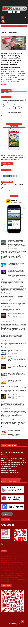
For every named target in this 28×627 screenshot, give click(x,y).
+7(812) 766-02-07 (7, 184)
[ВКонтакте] (4, 176)
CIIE (21, 562)
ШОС (5, 573)
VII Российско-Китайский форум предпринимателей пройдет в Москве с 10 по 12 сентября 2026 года (17, 358)
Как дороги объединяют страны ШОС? (11, 309)
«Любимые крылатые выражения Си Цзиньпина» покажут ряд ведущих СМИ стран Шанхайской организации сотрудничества (13, 281)
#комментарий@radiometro (10, 562)
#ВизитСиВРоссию (5, 558)
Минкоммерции (13, 567)
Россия (7, 570)
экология (3, 581)
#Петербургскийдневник (6, 560)
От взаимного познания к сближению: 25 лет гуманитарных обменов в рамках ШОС (13, 304)
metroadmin (4, 69)
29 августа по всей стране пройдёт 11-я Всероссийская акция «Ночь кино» (17, 366)
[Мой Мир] (8, 176)
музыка (7, 577)
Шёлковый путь (11, 573)
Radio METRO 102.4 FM (7, 92)
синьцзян (22, 577)
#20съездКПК (4, 556)
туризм (23, 579)
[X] (10, 176)
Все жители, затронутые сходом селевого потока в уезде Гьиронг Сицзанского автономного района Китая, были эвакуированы (13, 345)
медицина (3, 577)
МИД (9, 567)
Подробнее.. (5, 84)
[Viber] (12, 176)
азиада (18, 573)
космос (21, 575)
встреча (22, 573)
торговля (19, 579)
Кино (23, 564)
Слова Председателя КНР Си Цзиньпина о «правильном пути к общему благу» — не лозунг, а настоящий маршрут (12, 298)
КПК (20, 564)
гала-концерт (9, 575)
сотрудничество (5, 579)
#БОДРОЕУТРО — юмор (14, 380)
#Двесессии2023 (14, 558)
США (13, 571)
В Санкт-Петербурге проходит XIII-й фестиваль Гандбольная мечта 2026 (16, 396)
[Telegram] (16, 176)
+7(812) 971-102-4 (7, 188)
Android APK (7, 514)
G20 (4, 564)
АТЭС (6, 564)
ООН (18, 567)
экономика (7, 581)
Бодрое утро (16, 564)
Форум (20, 570)
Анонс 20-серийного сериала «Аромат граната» (13, 320)
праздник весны (15, 577)
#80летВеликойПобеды (15, 556)
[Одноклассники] (6, 176)
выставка (3, 575)
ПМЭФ (20, 567)
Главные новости (4, 38)
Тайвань (17, 570)
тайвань (15, 579)
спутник (10, 579)
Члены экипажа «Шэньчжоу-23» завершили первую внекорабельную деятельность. (16, 264)
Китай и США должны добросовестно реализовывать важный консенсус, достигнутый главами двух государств (17, 432)
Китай (4, 567)
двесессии (15, 575)
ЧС (2, 573)
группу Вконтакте (7, 165)
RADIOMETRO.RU (7, 456)
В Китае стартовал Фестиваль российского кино (16, 314)
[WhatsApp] (14, 176)
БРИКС (10, 564)
